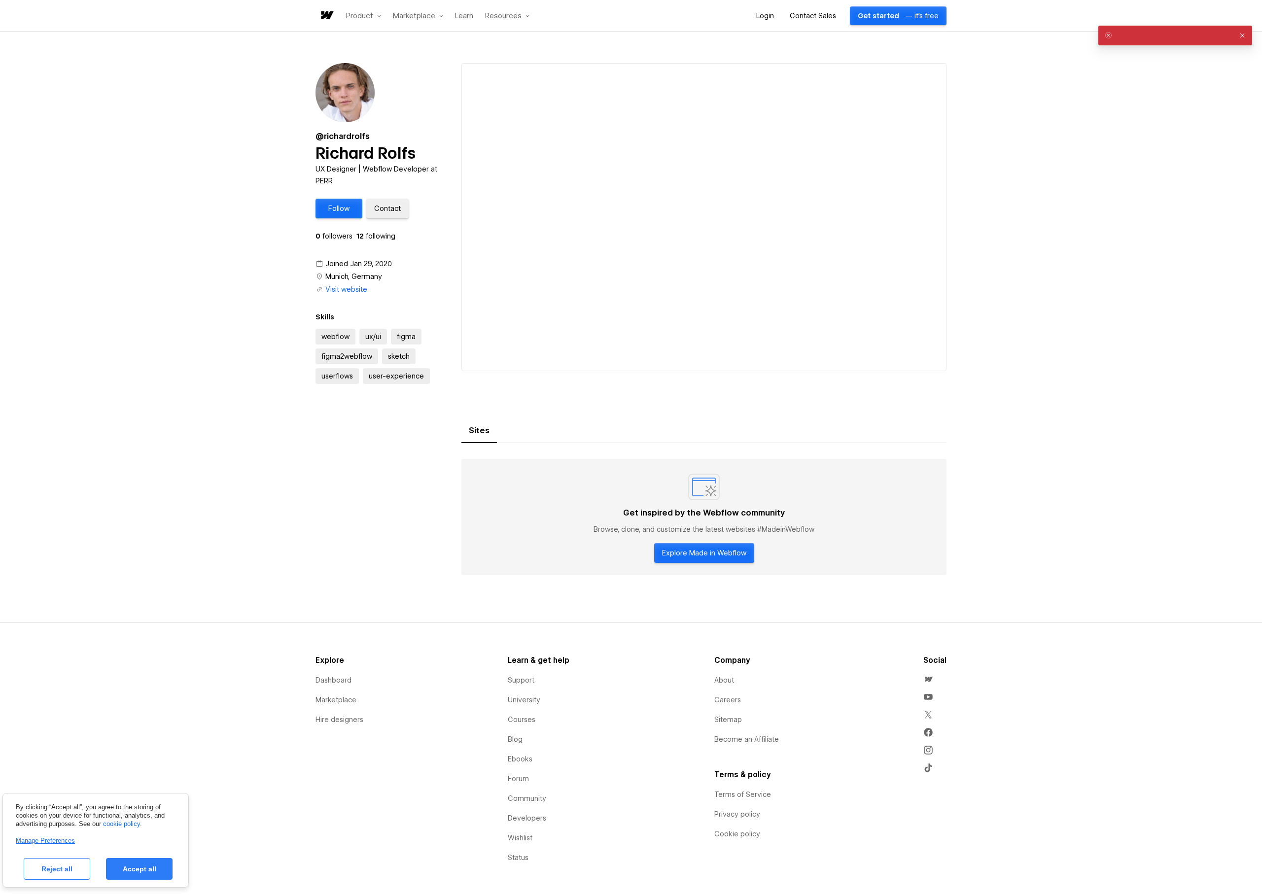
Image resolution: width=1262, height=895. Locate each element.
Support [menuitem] (521, 680)
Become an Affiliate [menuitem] (746, 739)
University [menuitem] (524, 700)
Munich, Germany (353, 276)
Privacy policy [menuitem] (737, 814)
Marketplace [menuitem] (336, 700)
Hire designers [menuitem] (339, 719)
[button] (363, 16)
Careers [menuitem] (727, 700)
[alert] (1175, 35)
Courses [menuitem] (521, 719)
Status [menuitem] (518, 857)
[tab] (479, 430)
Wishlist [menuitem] (520, 838)
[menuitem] (928, 679)
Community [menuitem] (527, 798)
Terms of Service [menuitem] (742, 794)
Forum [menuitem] (518, 779)
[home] (326, 16)
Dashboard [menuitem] (333, 680)
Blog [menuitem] (515, 739)
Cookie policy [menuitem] (737, 834)
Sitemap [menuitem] (728, 719)
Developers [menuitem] (527, 818)
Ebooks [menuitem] (520, 759)
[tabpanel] (703, 517)
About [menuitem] (724, 680)
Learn (464, 16)
